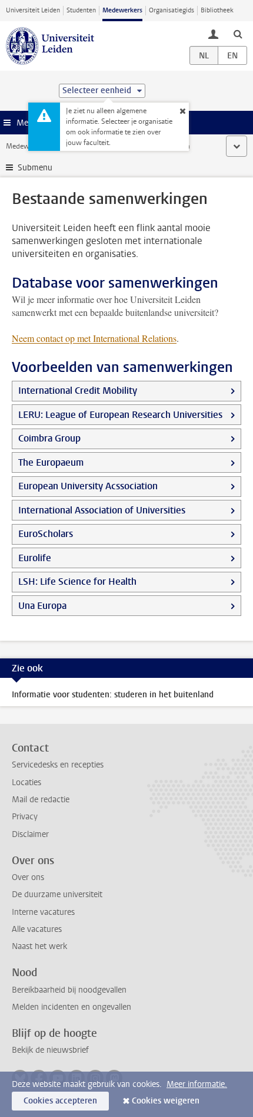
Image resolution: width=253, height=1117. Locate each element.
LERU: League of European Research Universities (120, 414)
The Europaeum (51, 462)
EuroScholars (45, 534)
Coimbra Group (49, 438)
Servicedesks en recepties (58, 764)
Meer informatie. (197, 1084)
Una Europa (42, 605)
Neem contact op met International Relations (94, 338)
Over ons (28, 877)
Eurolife (34, 558)
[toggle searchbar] (237, 33)
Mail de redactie (40, 799)
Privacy (25, 816)
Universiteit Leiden (33, 10)
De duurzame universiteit (57, 894)
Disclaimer (30, 834)
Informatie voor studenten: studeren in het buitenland (113, 694)
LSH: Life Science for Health (77, 581)
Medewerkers (122, 10)
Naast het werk (39, 946)
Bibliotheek (217, 10)
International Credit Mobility (77, 390)
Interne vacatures (43, 912)
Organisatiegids (171, 10)
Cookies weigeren (165, 1100)
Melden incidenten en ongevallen (71, 1007)
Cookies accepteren (60, 1100)
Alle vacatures (37, 929)
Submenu (35, 167)
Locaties (26, 782)
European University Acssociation (88, 486)
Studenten (81, 10)
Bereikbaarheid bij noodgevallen (69, 990)
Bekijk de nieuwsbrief (50, 1050)
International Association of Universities (101, 510)
